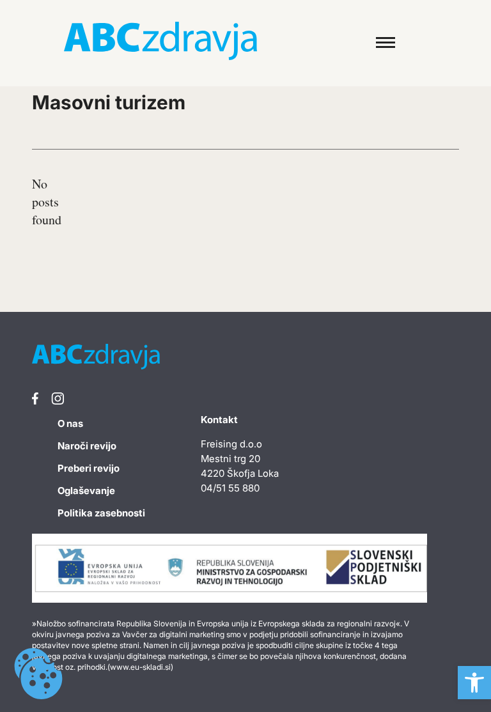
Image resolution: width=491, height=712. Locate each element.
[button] (474, 682)
